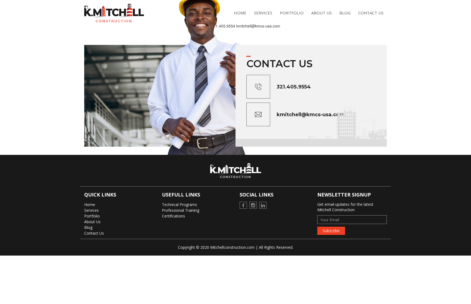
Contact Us (371, 13)
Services (91, 210)
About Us (321, 13)
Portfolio (292, 13)
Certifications (173, 216)
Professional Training (180, 210)
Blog (345, 13)
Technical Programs (179, 204)
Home (89, 204)
